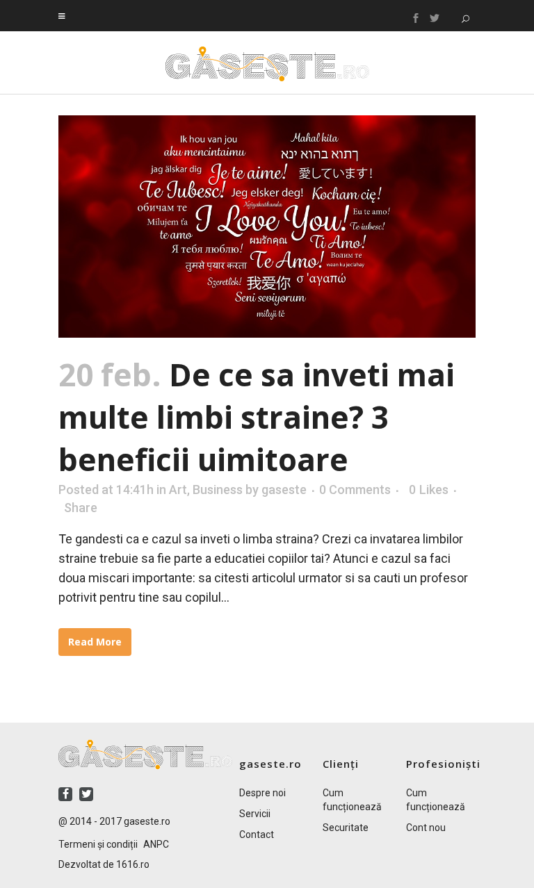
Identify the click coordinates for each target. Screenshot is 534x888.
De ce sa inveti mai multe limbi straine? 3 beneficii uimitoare (256, 417)
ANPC (156, 844)
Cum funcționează (352, 799)
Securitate (346, 827)
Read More (95, 641)
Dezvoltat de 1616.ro (103, 864)
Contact (256, 834)
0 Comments (355, 489)
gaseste (284, 489)
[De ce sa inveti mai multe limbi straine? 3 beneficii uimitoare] (267, 226)
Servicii (254, 813)
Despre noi (262, 792)
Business (218, 489)
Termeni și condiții (98, 844)
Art (178, 489)
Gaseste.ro (267, 64)
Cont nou (426, 827)
